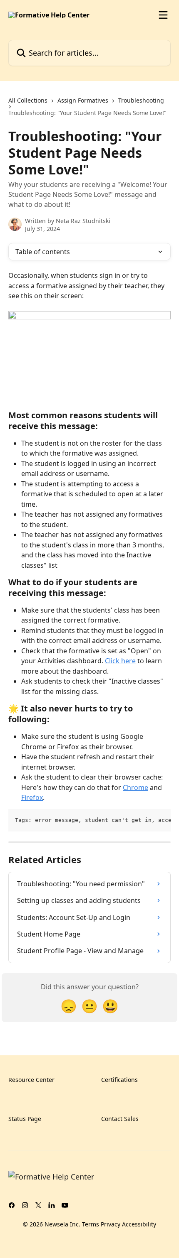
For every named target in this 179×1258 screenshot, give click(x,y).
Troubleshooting (141, 100)
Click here (120, 660)
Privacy (110, 1224)
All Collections (27, 100)
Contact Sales (120, 1119)
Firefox (32, 797)
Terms (90, 1224)
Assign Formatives (82, 100)
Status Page (24, 1119)
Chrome (135, 787)
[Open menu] (163, 15)
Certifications (119, 1080)
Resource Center (31, 1080)
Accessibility (139, 1224)
